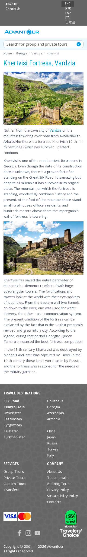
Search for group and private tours (37, 44)
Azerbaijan (55, 412)
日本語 (70, 22)
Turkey (52, 449)
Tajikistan (11, 431)
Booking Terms (59, 483)
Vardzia (55, 130)
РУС (68, 8)
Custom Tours (14, 483)
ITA (67, 18)
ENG (67, 4)
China (51, 431)
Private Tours (14, 477)
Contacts (54, 501)
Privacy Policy (58, 489)
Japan (51, 437)
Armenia (53, 419)
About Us (11, 4)
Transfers (11, 489)
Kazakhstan (12, 419)
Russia (52, 443)
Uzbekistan (12, 412)
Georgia (53, 406)
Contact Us (13, 9)
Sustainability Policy (62, 495)
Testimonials (57, 477)
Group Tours (13, 471)
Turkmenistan (14, 437)
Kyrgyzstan (12, 425)
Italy (50, 455)
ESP (68, 13)
